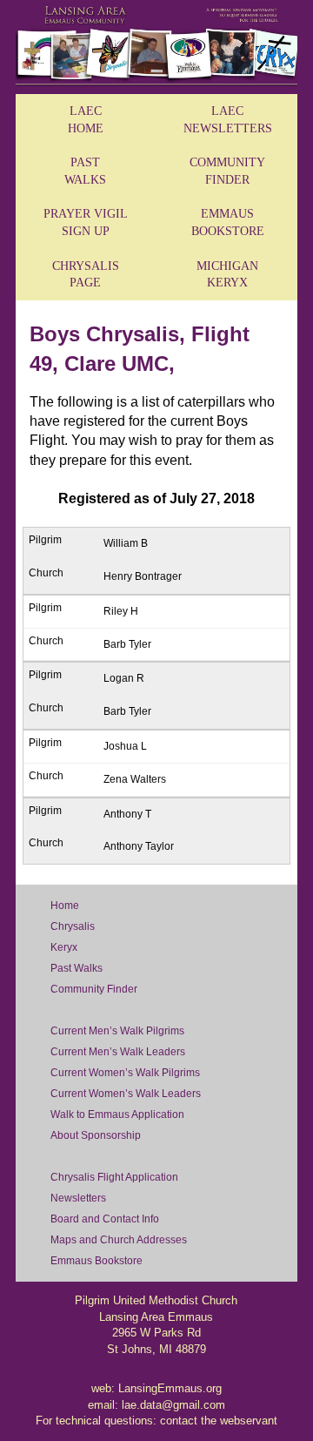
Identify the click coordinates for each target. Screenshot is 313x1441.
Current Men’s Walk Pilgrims (117, 1031)
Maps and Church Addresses (118, 1240)
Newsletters (78, 1198)
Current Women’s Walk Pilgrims (125, 1073)
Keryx (63, 947)
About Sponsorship (95, 1135)
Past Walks (76, 968)
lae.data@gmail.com (173, 1404)
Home (64, 905)
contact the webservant (218, 1420)
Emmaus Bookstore (96, 1261)
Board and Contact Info (104, 1219)
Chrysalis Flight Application (114, 1177)
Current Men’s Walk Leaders (117, 1052)
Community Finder (93, 989)
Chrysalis (72, 926)
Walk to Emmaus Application (117, 1114)
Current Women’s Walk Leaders (125, 1093)
